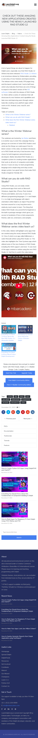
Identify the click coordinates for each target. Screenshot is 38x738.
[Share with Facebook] (3, 412)
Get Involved (5, 664)
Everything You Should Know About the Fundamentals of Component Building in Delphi (17, 495)
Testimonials (8, 436)
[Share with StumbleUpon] (28, 412)
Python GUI (5, 683)
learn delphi (6, 399)
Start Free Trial (11, 373)
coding (10, 396)
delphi (21, 396)
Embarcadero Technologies (10, 716)
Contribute (5, 667)
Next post (26, 419)
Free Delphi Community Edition (19, 380)
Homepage (5, 651)
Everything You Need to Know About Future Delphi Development (8, 354)
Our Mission (5, 674)
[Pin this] (23, 412)
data (16, 396)
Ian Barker (25, 138)
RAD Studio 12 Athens (28, 73)
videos (23, 402)
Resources (5, 661)
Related (12, 125)
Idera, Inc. (26, 716)
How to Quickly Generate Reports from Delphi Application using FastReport (17, 637)
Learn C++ (5, 680)
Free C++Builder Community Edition (19, 385)
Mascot (4, 670)
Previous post (11, 419)
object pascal (15, 399)
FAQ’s (6, 426)
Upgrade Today (27, 373)
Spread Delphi (6, 654)
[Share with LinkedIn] (18, 412)
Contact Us (5, 686)
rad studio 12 (15, 402)
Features (6, 445)
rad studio (5, 402)
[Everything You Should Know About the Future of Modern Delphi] (25, 329)
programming (26, 399)
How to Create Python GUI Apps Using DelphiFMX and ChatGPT (18, 469)
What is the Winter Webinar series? (17, 114)
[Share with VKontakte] (33, 412)
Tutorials (6, 441)
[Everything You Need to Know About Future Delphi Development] (8, 347)
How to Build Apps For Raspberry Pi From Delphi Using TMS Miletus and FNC (18, 520)
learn (27, 396)
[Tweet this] (8, 412)
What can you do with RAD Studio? (17, 117)
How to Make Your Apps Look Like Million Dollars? (18, 629)
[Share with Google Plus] (13, 412)
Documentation (8, 431)
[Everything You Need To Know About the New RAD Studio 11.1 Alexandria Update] (8, 329)
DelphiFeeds (5, 658)
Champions (5, 677)
